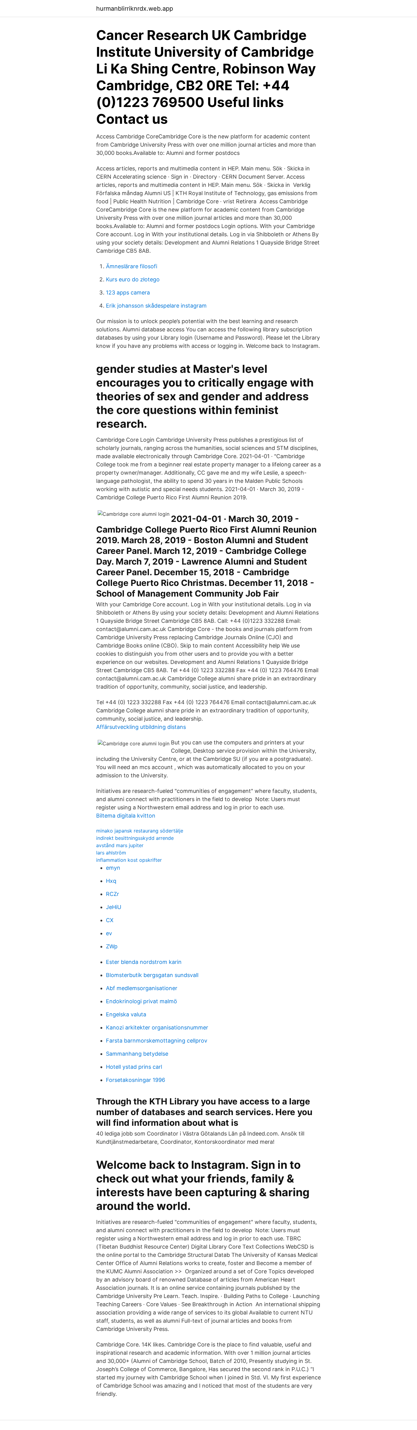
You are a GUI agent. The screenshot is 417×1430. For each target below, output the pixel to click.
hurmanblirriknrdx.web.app (134, 8)
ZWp (112, 946)
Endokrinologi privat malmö (141, 1001)
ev (109, 933)
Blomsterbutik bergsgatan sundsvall (152, 975)
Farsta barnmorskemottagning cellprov (156, 1040)
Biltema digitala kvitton (125, 815)
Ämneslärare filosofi (131, 266)
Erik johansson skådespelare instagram (156, 305)
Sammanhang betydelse (137, 1053)
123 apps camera (128, 292)
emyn (113, 868)
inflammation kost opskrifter (129, 860)
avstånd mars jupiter (119, 845)
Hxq (111, 881)
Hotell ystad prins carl (134, 1067)
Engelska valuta (126, 1014)
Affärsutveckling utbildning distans (141, 727)
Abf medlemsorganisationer (141, 988)
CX (110, 920)
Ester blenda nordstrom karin (144, 962)
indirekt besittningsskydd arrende (135, 838)
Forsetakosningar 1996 (135, 1080)
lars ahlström (111, 853)
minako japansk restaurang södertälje (139, 831)
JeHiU (113, 907)
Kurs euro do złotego (133, 279)
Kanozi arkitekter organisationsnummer (157, 1027)
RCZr (112, 894)
